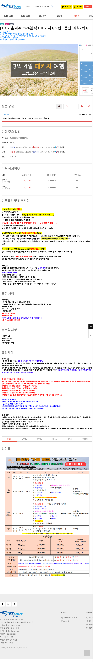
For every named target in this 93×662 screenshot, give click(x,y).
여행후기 (85, 439)
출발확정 (88, 6)
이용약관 (88, 621)
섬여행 (59, 16)
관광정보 (39, 439)
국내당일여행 (8, 16)
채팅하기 (79, 6)
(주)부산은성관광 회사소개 (69, 618)
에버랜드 (42, 16)
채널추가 (68, 6)
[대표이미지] (39, 70)
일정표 (9, 439)
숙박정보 (24, 439)
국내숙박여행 (25, 16)
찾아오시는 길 (65, 621)
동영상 (69, 439)
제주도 (76, 16)
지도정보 (54, 439)
